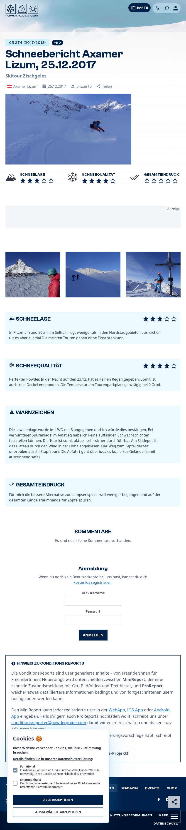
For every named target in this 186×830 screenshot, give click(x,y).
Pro (57, 43)
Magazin (129, 788)
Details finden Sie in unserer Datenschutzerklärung (53, 759)
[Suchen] (166, 8)
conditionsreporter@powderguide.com (48, 722)
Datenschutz (166, 823)
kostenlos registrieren (92, 582)
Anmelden (93, 635)
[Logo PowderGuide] (21, 10)
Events (152, 788)
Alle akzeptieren (58, 800)
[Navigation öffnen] (174, 816)
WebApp (117, 710)
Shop (172, 788)
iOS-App (135, 710)
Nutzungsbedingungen (131, 815)
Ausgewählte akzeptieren (58, 812)
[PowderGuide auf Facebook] (158, 799)
